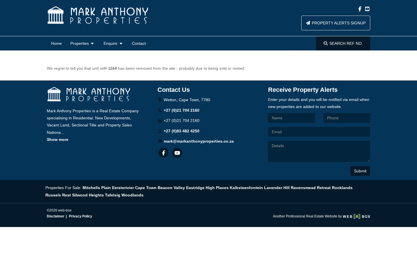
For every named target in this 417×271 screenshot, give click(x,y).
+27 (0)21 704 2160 (181, 110)
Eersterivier (123, 187)
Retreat (324, 187)
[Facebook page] (360, 9)
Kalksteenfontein (246, 187)
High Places (217, 187)
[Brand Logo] (98, 15)
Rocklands (342, 187)
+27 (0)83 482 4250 (181, 131)
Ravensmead (303, 187)
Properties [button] (80, 43)
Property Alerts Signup (338, 23)
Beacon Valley (171, 187)
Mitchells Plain (97, 187)
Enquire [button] (111, 43)
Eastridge (195, 187)
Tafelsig (112, 195)
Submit (360, 171)
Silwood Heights (88, 195)
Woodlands (132, 195)
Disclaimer (55, 216)
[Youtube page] (367, 9)
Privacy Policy (80, 216)
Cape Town (146, 187)
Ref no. (346, 43)
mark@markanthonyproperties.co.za (199, 141)
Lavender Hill (277, 187)
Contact (139, 43)
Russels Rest (58, 195)
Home (56, 43)
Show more (57, 139)
